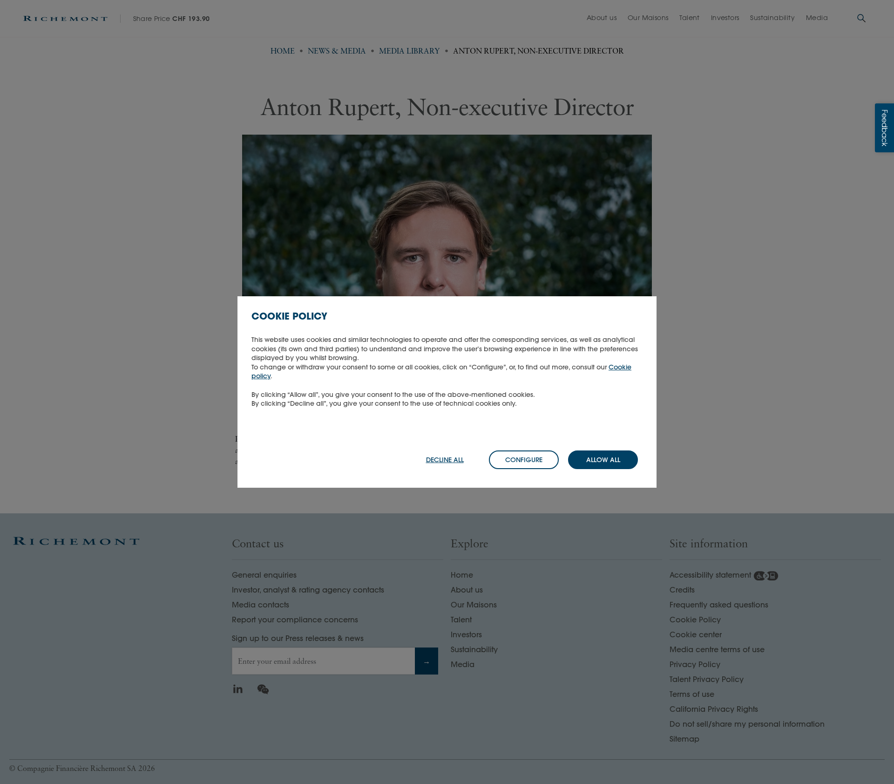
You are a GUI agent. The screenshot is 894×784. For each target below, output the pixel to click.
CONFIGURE (523, 460)
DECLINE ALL (445, 460)
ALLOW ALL (603, 460)
